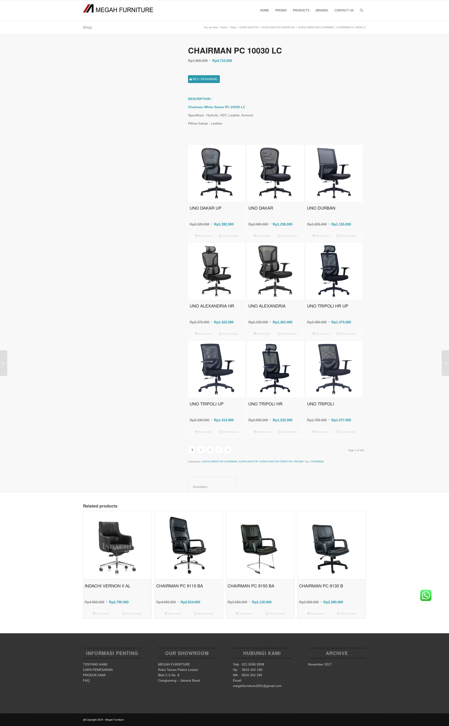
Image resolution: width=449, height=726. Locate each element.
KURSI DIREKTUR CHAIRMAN (316, 27)
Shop (87, 27)
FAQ (86, 680)
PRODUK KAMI (94, 675)
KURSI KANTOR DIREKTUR (278, 27)
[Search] (361, 10)
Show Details (229, 235)
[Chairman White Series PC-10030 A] (129, 92)
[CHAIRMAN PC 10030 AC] (445, 363)
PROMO (299, 461)
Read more (205, 235)
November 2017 (320, 664)
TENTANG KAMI (95, 664)
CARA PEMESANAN (98, 670)
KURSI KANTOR (249, 27)
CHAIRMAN (317, 461)
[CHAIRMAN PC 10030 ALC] (3, 363)
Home (223, 27)
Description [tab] (212, 487)
